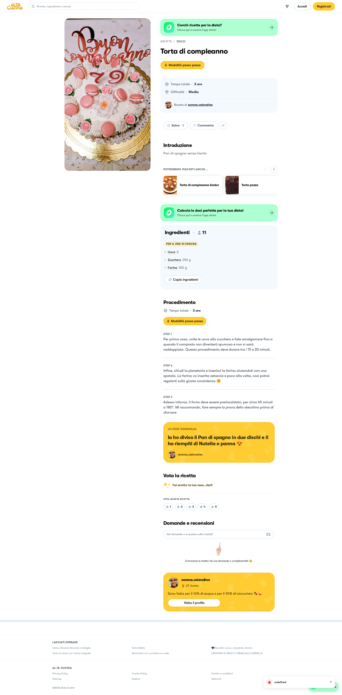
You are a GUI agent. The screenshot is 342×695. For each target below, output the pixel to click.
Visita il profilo (194, 603)
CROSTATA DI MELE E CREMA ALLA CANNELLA (237, 653)
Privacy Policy (60, 673)
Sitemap (56, 678)
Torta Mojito (138, 647)
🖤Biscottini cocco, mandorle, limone (231, 647)
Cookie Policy (139, 673)
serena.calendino (200, 105)
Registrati (324, 6)
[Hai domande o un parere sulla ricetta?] (215, 534)
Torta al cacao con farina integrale (71, 653)
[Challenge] (287, 6)
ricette (166, 41)
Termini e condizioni (222, 673)
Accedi (302, 6)
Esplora (136, 678)
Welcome (216, 678)
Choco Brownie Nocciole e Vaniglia (71, 647)
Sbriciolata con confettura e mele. (150, 653)
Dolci (181, 41)
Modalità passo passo (185, 65)
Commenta (206, 125)
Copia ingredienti (185, 279)
